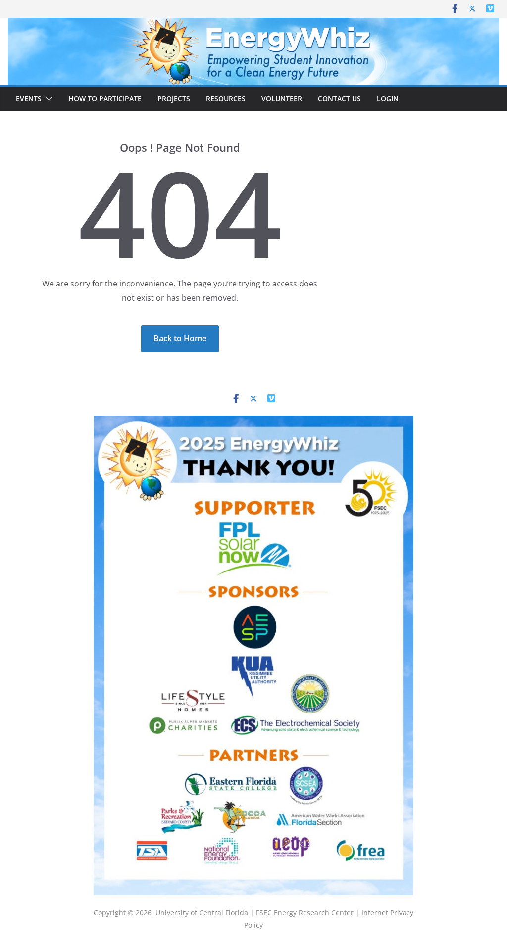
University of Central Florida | (205, 912)
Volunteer (281, 98)
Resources (226, 98)
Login (388, 98)
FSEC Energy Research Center (305, 912)
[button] (47, 99)
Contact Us (339, 98)
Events (29, 98)
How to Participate (105, 98)
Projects (173, 98)
